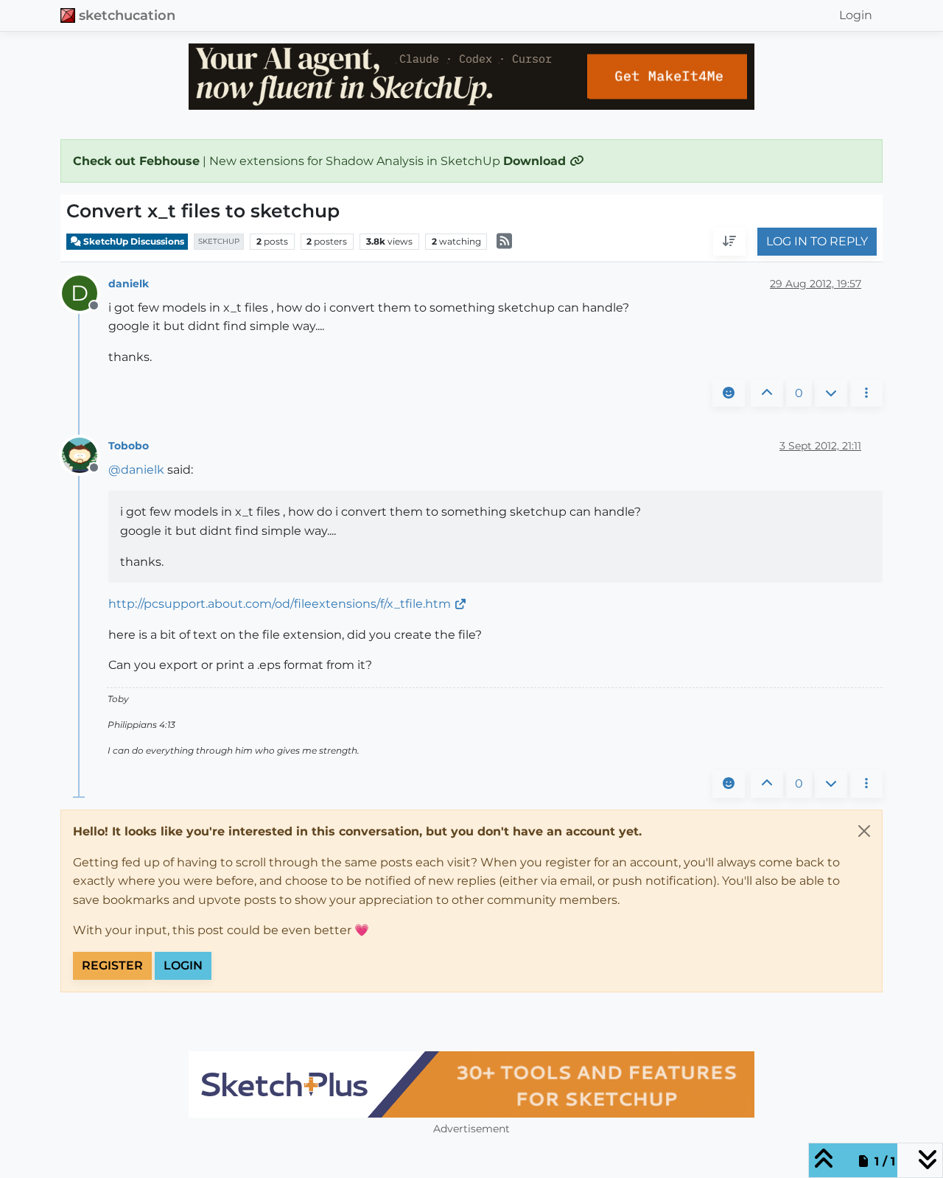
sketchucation (127, 15)
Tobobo (128, 445)
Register (112, 965)
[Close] (864, 831)
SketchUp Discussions (132, 241)
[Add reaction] (728, 393)
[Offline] (85, 454)
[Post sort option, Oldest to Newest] (729, 242)
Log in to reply (817, 242)
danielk (128, 283)
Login (183, 965)
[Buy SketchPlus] (471, 1084)
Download (536, 161)
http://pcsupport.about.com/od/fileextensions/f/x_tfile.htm (279, 604)
